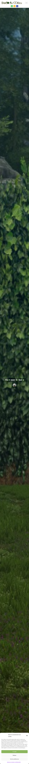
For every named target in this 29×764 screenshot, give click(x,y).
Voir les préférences (14, 759)
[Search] (12, 6)
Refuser (14, 755)
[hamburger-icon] (26, 3)
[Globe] (17, 6)
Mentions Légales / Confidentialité (14, 762)
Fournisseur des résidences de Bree (17, 377)
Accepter (15, 751)
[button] (27, 735)
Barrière (5, 377)
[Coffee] (14, 6)
